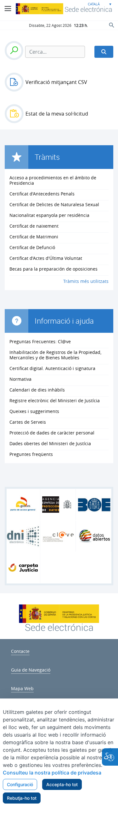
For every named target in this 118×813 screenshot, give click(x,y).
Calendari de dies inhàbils (37, 389)
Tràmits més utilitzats (86, 281)
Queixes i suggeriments (34, 411)
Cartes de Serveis (27, 422)
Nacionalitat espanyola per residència (49, 215)
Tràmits (47, 157)
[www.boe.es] (94, 505)
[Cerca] (104, 52)
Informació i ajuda (64, 321)
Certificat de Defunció (32, 247)
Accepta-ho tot (62, 784)
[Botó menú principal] (8, 8)
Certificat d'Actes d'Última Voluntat (45, 258)
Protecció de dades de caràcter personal (51, 432)
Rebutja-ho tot (22, 798)
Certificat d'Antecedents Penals (42, 193)
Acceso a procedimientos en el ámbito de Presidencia (52, 180)
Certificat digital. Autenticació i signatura (52, 368)
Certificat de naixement (34, 226)
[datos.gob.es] (94, 536)
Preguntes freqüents (31, 454)
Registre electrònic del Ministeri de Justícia (54, 400)
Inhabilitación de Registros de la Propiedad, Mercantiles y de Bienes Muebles (55, 355)
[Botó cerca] (111, 25)
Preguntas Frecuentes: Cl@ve (40, 341)
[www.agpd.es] (59, 504)
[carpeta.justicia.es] (23, 567)
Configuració (20, 784)
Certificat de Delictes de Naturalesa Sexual (54, 204)
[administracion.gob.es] (23, 504)
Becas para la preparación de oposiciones (53, 269)
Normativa (20, 379)
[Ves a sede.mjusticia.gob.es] (59, 626)
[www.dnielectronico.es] (23, 536)
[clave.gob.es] (59, 536)
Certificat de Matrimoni (33, 236)
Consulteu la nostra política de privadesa (52, 772)
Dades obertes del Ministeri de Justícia (50, 443)
